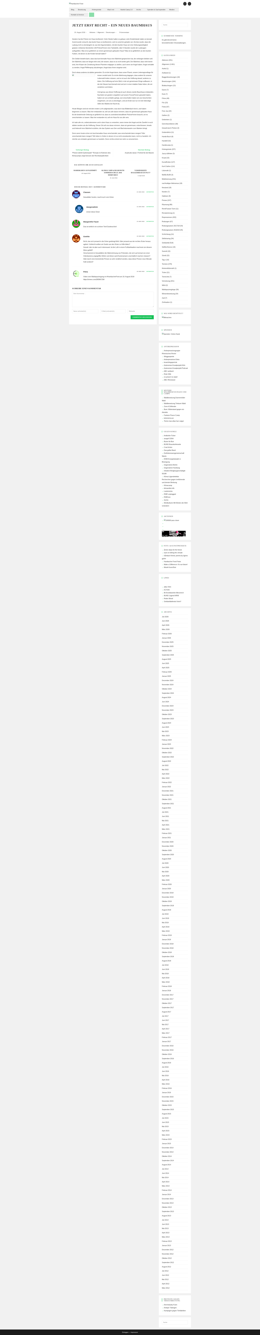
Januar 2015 (166, 1143)
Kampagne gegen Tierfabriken (175, 1311)
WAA (163, 285)
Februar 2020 (167, 884)
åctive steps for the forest (173, 550)
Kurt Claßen (166, 166)
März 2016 (166, 1084)
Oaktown (165, 196)
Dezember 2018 (167, 944)
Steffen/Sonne (167, 247)
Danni (164, 90)
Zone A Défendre (170, 406)
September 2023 (168, 719)
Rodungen (166, 221)
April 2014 (165, 1182)
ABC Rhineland (169, 380)
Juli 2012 (165, 1271)
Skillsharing (166, 238)
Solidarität (165, 243)
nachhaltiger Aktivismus (170, 183)
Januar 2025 (166, 676)
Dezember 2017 (167, 995)
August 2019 (166, 910)
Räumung (165, 204)
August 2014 (166, 1165)
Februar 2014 (167, 1190)
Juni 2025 (165, 663)
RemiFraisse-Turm (168, 209)
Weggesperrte (169, 356)
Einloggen (125, 1332)
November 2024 (167, 684)
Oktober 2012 (167, 1258)
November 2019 (167, 897)
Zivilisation (166, 302)
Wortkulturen (168, 503)
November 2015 (167, 1101)
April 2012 (165, 1284)
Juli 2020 (165, 863)
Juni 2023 (165, 727)
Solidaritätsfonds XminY (172, 601)
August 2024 (166, 697)
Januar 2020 (166, 888)
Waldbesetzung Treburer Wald (175, 403)
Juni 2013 (165, 1224)
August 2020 (166, 859)
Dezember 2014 (167, 1148)
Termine (165, 264)
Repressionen (167, 217)
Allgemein (100, 32)
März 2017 (166, 1033)
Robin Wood (168, 598)
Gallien (164, 115)
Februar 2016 (167, 1088)
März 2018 (166, 982)
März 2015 (166, 1135)
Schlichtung (166, 234)
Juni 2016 (165, 1071)
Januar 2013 (166, 1245)
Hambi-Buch (166, 136)
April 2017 (165, 1029)
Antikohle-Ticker (170, 435)
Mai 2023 (165, 731)
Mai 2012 (165, 1279)
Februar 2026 (167, 634)
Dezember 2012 (167, 1250)
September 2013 (168, 1211)
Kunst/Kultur (166, 162)
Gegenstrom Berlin (170, 465)
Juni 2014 (165, 1173)
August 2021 (166, 808)
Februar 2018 (167, 986)
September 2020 (168, 854)
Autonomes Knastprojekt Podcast (176, 368)
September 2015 (168, 1109)
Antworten (150, 192)
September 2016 (168, 1058)
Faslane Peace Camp (172, 415)
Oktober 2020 (167, 850)
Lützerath (165, 170)
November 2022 (167, 748)
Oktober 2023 (167, 714)
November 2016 (167, 1050)
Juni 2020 (165, 867)
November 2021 (167, 795)
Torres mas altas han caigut (174, 421)
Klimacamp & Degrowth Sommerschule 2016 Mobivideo (113, 173)
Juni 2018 (165, 969)
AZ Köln (167, 590)
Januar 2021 (166, 837)
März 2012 (166, 1288)
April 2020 (165, 876)
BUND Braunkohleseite (172, 444)
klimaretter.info (169, 488)
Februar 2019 (167, 935)
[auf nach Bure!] (171, 520)
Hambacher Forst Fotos (172, 561)
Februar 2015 (167, 1139)
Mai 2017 (165, 1024)
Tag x (164, 260)
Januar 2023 (166, 744)
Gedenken (165, 119)
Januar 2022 (166, 787)
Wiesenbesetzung (168, 294)
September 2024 (168, 693)
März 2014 (166, 1186)
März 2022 (166, 778)
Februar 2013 (167, 1241)
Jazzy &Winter (167, 153)
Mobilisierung (167, 179)
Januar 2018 (166, 990)
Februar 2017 (167, 1037)
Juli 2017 (165, 1016)
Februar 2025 (167, 672)
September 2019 (168, 905)
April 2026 (165, 625)
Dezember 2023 (167, 706)
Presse (164, 200)
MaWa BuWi (166, 175)
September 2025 (168, 655)
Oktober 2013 (167, 1207)
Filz (163, 102)
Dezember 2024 (167, 680)
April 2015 (165, 1131)
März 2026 (166, 629)
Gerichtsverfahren (168, 124)
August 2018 (166, 961)
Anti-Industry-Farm (170, 1305)
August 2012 (166, 1267)
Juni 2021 (165, 816)
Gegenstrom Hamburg (172, 468)
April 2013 (165, 1233)
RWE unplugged (170, 494)
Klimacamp (168, 485)
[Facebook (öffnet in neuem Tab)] (189, 4)
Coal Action (168, 447)
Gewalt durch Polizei (169, 128)
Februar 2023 (167, 740)
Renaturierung (167, 213)
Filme (164, 98)
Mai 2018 (165, 973)
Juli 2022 (165, 765)
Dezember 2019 (167, 893)
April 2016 (165, 1080)
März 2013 (166, 1237)
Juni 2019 (165, 918)
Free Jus (165, 111)
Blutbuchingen (167, 85)
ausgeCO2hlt (168, 438)
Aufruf (164, 68)
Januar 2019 (166, 939)
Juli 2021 (165, 812)
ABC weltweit (169, 371)
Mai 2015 (165, 1126)
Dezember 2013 (167, 1199)
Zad (163, 298)
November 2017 (167, 999)
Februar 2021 (167, 833)
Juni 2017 (165, 1020)
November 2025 (167, 646)
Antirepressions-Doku (171, 359)
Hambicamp (166, 145)
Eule (163, 94)
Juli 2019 (165, 914)
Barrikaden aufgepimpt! (85, 170)
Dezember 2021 (167, 791)
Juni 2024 (165, 702)
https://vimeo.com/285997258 (93, 279)
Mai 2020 (165, 872)
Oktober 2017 (167, 1003)
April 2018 (165, 978)
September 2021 (168, 804)
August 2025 (166, 659)
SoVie (166, 500)
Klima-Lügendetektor (171, 476)
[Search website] (91, 15)
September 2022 (168, 757)
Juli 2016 (165, 1067)
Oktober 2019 (167, 901)
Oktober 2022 (167, 752)
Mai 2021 (165, 820)
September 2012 (168, 1262)
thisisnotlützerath (168, 268)
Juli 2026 (165, 617)
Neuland (165, 187)
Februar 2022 (167, 782)
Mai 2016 (165, 1075)
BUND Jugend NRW (171, 595)
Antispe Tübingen (170, 1308)
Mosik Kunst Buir (170, 567)
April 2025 (165, 668)
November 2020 (167, 846)
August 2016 (166, 1063)
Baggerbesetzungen (169, 77)
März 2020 (166, 880)
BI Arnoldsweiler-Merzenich (174, 593)
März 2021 (166, 829)
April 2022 (165, 774)
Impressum (134, 1332)
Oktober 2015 (167, 1105)
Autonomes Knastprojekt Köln (174, 365)
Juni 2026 (165, 621)
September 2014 (168, 1160)
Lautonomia (168, 491)
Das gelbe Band (170, 450)
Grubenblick (166, 132)
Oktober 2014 (167, 1156)
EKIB (166, 459)
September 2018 (168, 956)
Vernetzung (166, 281)
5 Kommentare (124, 32)
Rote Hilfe (167, 374)
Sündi (164, 255)
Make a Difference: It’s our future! (175, 564)
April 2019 (165, 927)
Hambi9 (165, 141)
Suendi (164, 251)
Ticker (164, 272)
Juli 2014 (165, 1169)
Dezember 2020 (167, 842)
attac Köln (167, 587)
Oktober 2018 (167, 952)
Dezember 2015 (167, 1097)
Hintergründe (166, 149)
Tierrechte (165, 277)
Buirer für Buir (169, 441)
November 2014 (167, 1152)
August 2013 (166, 1216)
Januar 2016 (166, 1092)
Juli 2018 (165, 965)
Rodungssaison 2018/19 (171, 230)
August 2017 (166, 1012)
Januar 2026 (166, 638)
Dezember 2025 (167, 642)
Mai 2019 (165, 922)
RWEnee (167, 497)
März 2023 (166, 736)
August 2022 (166, 761)
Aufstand (165, 73)
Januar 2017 (166, 1041)
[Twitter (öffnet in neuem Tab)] (185, 4)
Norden (164, 192)
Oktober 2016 (167, 1054)
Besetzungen (110, 32)
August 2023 (166, 723)
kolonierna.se (169, 418)
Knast (164, 158)
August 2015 (166, 1114)
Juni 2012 (165, 1275)
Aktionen (92, 32)
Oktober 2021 (167, 799)
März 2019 (166, 931)
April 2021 (165, 825)
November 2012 (167, 1254)
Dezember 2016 (167, 1046)
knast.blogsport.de (170, 362)
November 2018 (167, 948)
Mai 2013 (165, 1228)
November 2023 (167, 710)
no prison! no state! (171, 377)
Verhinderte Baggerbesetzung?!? (140, 172)
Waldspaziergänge (168, 289)
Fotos (164, 107)
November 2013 (167, 1203)
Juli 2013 (165, 1220)
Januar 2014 (166, 1194)
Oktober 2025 (167, 651)
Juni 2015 (165, 1122)
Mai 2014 (165, 1177)
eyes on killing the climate (173, 553)
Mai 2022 (165, 769)
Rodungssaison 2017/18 (171, 226)
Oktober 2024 (167, 689)
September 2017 (168, 1007)
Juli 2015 (165, 1118)
